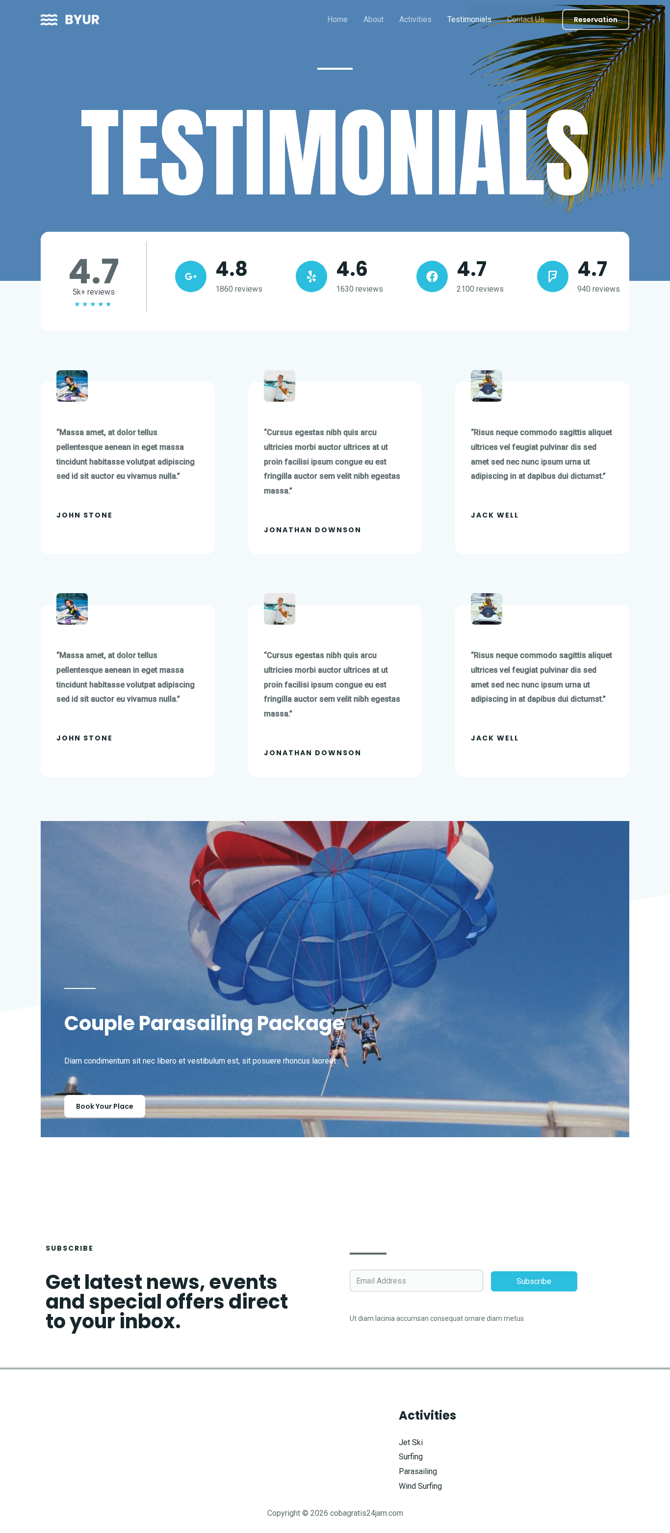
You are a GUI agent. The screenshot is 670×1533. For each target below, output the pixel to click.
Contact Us (525, 19)
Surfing (411, 1456)
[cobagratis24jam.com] (70, 19)
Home (337, 19)
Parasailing (418, 1471)
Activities (415, 19)
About (373, 19)
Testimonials (469, 19)
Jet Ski (411, 1442)
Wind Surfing (420, 1486)
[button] (595, 19)
